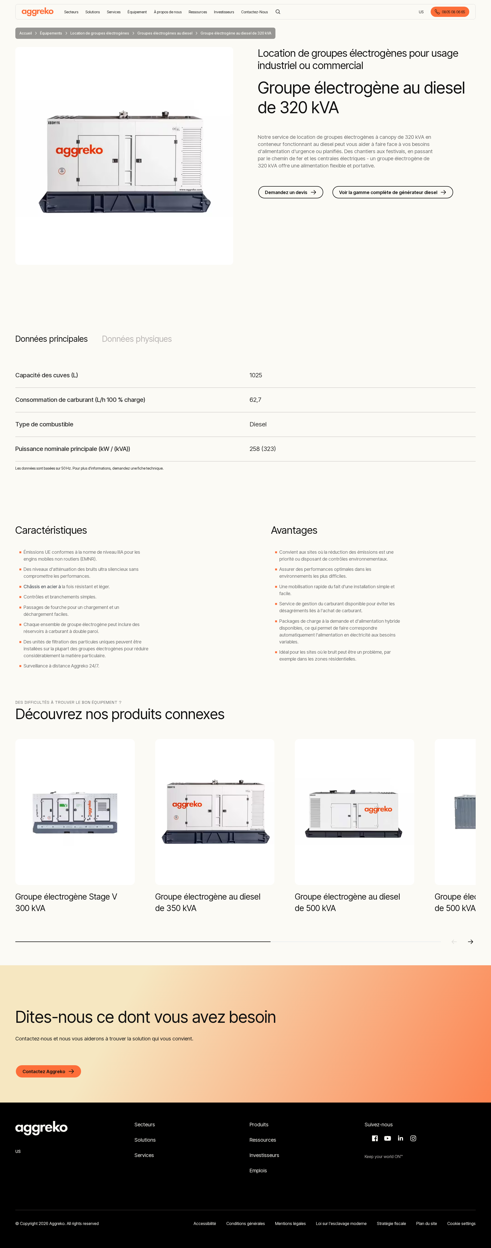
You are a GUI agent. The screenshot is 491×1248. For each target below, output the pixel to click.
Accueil (25, 33)
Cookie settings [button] (461, 1223)
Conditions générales (245, 1223)
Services (144, 1155)
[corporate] (37, 11)
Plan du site (426, 1223)
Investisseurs (265, 1155)
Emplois (258, 1170)
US (422, 12)
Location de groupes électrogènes (99, 33)
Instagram (412, 1138)
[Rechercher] (278, 11)
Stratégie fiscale (391, 1223)
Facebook (374, 1138)
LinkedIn (399, 1138)
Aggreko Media (387, 1138)
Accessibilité (205, 1223)
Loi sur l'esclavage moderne (341, 1223)
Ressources (263, 1140)
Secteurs (145, 1124)
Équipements (51, 33)
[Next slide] (470, 942)
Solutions (145, 1140)
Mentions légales (290, 1223)
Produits (259, 1124)
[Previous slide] (454, 942)
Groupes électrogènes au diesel (164, 33)
